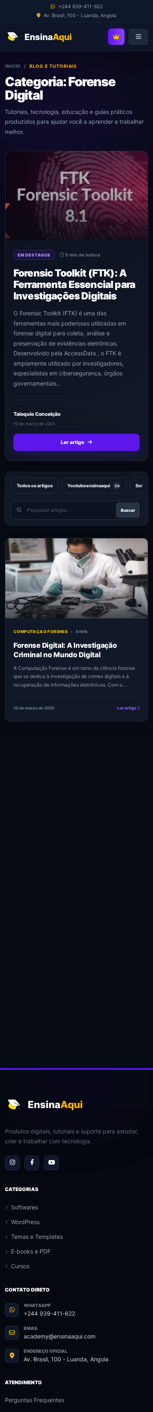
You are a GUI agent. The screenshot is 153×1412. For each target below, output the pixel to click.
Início (13, 66)
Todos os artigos (35, 486)
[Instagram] (12, 1162)
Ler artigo (72, 442)
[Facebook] (31, 1162)
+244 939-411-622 (49, 1313)
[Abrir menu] (138, 37)
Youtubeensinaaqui (93, 486)
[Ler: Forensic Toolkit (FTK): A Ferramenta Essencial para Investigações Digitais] (76, 195)
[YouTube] (51, 1162)
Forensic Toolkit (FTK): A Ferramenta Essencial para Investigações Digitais (74, 284)
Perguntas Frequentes (34, 1399)
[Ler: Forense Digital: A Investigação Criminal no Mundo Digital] (76, 578)
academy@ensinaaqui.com (59, 1336)
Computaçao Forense (40, 631)
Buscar (128, 510)
